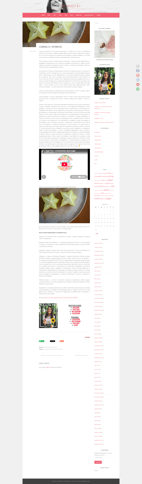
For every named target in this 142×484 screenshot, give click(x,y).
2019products (97, 144)
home (101, 186)
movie (98, 190)
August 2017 (97, 361)
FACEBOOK (76, 313)
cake (109, 173)
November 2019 (98, 255)
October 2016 (97, 401)
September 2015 (98, 444)
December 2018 (98, 298)
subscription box (98, 195)
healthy (96, 186)
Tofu (112, 195)
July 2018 (96, 318)
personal (55, 347)
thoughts (109, 195)
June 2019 (96, 275)
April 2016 (96, 424)
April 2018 (96, 330)
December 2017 (98, 345)
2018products (97, 140)
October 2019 (97, 259)
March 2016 (97, 428)
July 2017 (96, 365)
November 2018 (98, 302)
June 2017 (96, 369)
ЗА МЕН (98, 15)
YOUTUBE (76, 309)
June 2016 (96, 416)
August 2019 (97, 267)
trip (101, 198)
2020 (71, 15)
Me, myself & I (71, 6)
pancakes (102, 190)
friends (104, 183)
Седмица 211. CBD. (98, 118)
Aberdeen (96, 173)
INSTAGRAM (76, 311)
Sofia (102, 193)
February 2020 (97, 243)
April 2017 (96, 377)
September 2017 (98, 357)
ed (101, 180)
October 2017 (97, 353)
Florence (106, 180)
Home (43, 15)
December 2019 (98, 251)
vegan (108, 198)
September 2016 (98, 405)
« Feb (96, 233)
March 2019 (97, 286)
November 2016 (98, 397)
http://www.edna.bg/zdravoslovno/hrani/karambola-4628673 (61, 297)
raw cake (111, 190)
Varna (104, 199)
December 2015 (98, 440)
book (103, 173)
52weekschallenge (48, 347)
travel (96, 198)
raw (109, 190)
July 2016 (96, 412)
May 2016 (96, 420)
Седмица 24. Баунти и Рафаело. (82, 355)
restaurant (99, 193)
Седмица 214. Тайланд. (99, 102)
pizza (106, 189)
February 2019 (97, 290)
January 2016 (97, 436)
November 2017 (98, 349)
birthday (100, 173)
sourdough (106, 193)
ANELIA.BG (78, 15)
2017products (97, 136)
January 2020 (97, 247)
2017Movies (97, 132)
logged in (48, 367)
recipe (95, 193)
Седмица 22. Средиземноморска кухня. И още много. (51, 355)
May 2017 (96, 373)
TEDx (61, 349)
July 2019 (96, 271)
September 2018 (98, 310)
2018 (60, 15)
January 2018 (97, 342)
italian (109, 186)
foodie (96, 183)
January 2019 (97, 294)
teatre (58, 349)
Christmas (104, 176)
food (50, 349)
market (95, 190)
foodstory (101, 183)
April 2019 (96, 283)
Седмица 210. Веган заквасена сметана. (104, 122)
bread (105, 173)
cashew (112, 173)
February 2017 (97, 385)
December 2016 (98, 393)
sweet (106, 195)
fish (103, 180)
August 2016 (97, 409)
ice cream (105, 186)
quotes (96, 159)
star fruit (54, 349)
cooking (110, 176)
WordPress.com (85, 481)
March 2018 (97, 334)
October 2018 (97, 306)
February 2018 (97, 338)
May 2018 (96, 326)
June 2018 (96, 322)
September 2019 (98, 263)
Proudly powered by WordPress (61, 481)
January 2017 (97, 389)
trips (95, 163)
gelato (108, 183)
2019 (66, 15)
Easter (99, 180)
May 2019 (96, 279)
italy (112, 186)
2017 (54, 15)
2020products (97, 148)
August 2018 (97, 314)
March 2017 (97, 381)
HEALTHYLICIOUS (89, 15)
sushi (104, 195)
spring (109, 193)
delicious (96, 180)
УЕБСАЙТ (76, 307)
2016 (49, 15)
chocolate (97, 176)
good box (112, 183)
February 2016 (97, 432)
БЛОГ (76, 325)
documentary (46, 349)
